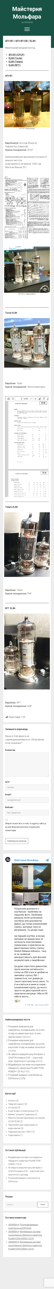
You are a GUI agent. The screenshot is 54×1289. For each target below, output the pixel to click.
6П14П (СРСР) (16, 54)
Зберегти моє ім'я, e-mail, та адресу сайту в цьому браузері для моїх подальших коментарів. (25, 827)
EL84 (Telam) (16, 61)
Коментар (10, 750)
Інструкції (12, 1107)
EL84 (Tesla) (15, 58)
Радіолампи (13, 1135)
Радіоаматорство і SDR (19, 1132)
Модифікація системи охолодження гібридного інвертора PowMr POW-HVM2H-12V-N (26, 1068)
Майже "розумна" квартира (21, 1114)
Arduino (11, 1100)
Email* (8, 794)
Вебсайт (9, 807)
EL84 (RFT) (14, 65)
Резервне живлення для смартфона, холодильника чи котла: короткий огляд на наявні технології (26, 1044)
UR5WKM (12, 1225)
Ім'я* (7, 782)
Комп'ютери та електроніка (21, 1111)
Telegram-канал (15, 1104)
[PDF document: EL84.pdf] (27, 446)
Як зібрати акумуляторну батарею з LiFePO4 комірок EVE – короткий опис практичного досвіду (26, 1058)
